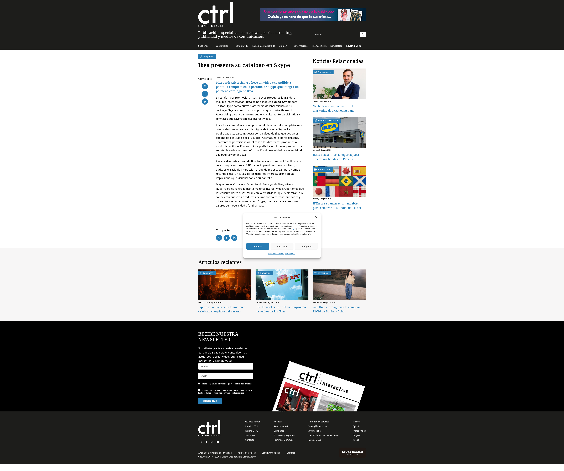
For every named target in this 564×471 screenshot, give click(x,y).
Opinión (356, 426)
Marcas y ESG (315, 439)
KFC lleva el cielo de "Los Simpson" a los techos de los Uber (281, 309)
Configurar (306, 246)
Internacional (314, 430)
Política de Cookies (276, 253)
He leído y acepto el (227, 383)
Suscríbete (250, 435)
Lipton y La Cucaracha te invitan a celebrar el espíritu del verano (221, 309)
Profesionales (359, 430)
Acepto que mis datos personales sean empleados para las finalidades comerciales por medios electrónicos (225, 391)
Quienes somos (252, 421)
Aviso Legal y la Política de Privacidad (236, 383)
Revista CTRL (251, 430)
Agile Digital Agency (246, 456)
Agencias (278, 421)
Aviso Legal (290, 253)
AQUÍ (293, 229)
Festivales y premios (283, 439)
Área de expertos (282, 426)
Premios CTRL (252, 426)
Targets (356, 435)
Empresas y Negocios (284, 435)
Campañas (279, 430)
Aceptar (258, 246)
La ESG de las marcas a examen (323, 435)
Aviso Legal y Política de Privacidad (215, 452)
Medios (356, 421)
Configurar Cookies (271, 452)
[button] (316, 217)
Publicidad (290, 452)
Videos (356, 439)
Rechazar (282, 246)
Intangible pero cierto (318, 426)
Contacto (249, 439)
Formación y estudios (318, 421)
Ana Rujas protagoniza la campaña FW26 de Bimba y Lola (337, 309)
